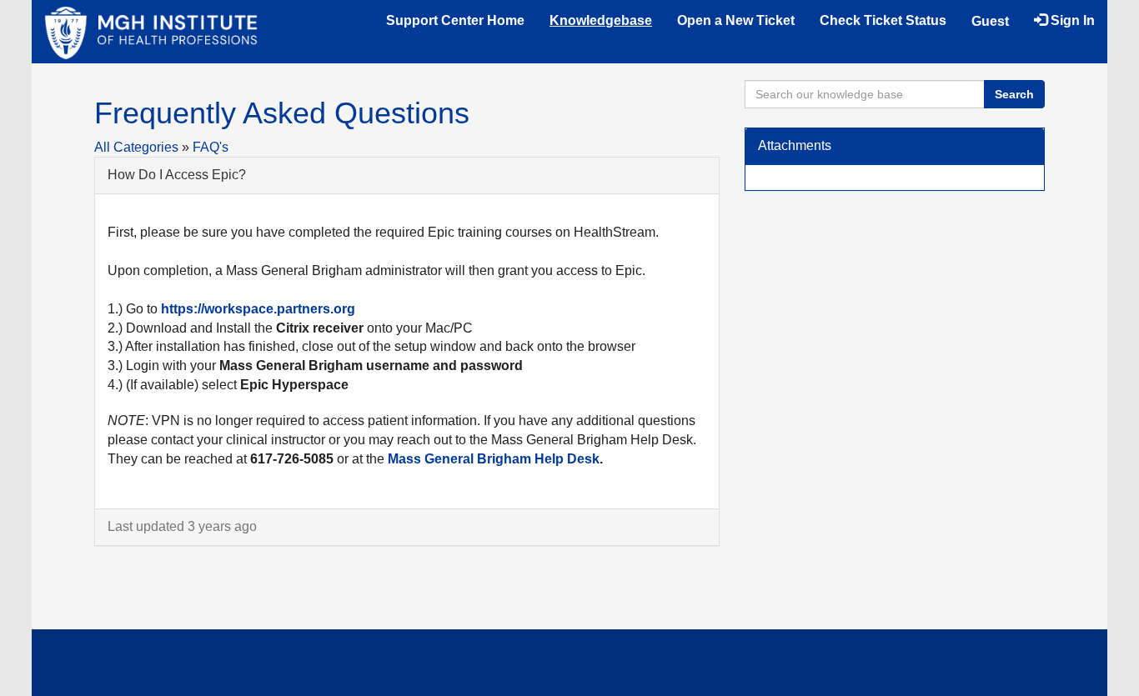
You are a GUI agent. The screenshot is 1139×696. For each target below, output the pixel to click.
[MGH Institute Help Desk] (151, 31)
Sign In (1071, 20)
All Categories (136, 147)
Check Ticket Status (883, 20)
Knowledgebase (600, 20)
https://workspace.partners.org (258, 309)
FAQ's (210, 147)
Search (1014, 94)
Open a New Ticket (736, 20)
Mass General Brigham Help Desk (494, 459)
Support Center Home (455, 20)
